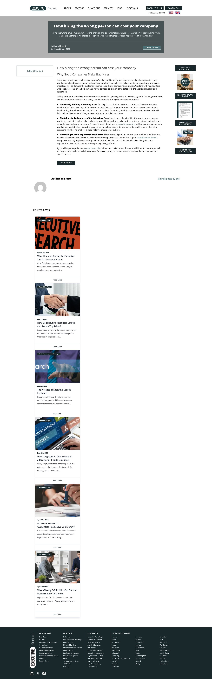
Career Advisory (93, 661)
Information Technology (48, 642)
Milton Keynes (165, 650)
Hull (161, 639)
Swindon (139, 645)
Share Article (152, 47)
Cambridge (115, 656)
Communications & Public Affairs (48, 657)
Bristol (114, 639)
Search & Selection (94, 645)
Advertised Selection (94, 639)
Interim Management (95, 650)
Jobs (119, 8)
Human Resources (46, 648)
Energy (65, 666)
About (67, 8)
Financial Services (69, 645)
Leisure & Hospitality (70, 656)
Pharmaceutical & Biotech (72, 648)
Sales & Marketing (45, 653)
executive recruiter (126, 124)
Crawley (163, 648)
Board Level (43, 637)
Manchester (116, 650)
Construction (68, 642)
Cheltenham (140, 648)
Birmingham (116, 642)
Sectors (79, 8)
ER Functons (45, 633)
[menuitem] (67, 8)
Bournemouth (141, 658)
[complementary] (33, 650)
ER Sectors (68, 633)
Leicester (163, 637)
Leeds (114, 645)
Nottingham (164, 653)
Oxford (138, 661)
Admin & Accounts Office (121, 658)
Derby (138, 664)
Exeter (138, 653)
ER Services (92, 633)
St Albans (163, 656)
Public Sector (68, 650)
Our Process (91, 648)
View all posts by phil (169, 178)
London (114, 637)
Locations (132, 8)
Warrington (164, 645)
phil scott (62, 46)
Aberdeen (115, 666)
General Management (47, 650)
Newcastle (115, 648)
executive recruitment (147, 137)
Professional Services (71, 653)
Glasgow (115, 664)
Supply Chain (44, 661)
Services (108, 8)
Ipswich (138, 639)
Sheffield (163, 658)
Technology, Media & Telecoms (71, 662)
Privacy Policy (92, 666)
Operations (43, 645)
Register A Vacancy (94, 664)
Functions (94, 8)
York (137, 650)
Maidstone (164, 664)
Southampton (141, 656)
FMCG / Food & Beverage (72, 639)
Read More (57, 280)
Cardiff (114, 661)
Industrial (66, 637)
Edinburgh (115, 653)
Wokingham (164, 661)
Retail (65, 658)
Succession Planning (94, 658)
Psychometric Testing (95, 656)
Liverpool (139, 637)
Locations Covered (121, 633)
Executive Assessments (95, 653)
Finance (42, 639)
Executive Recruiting (94, 637)
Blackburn (163, 642)
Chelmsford (140, 642)
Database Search (93, 642)
